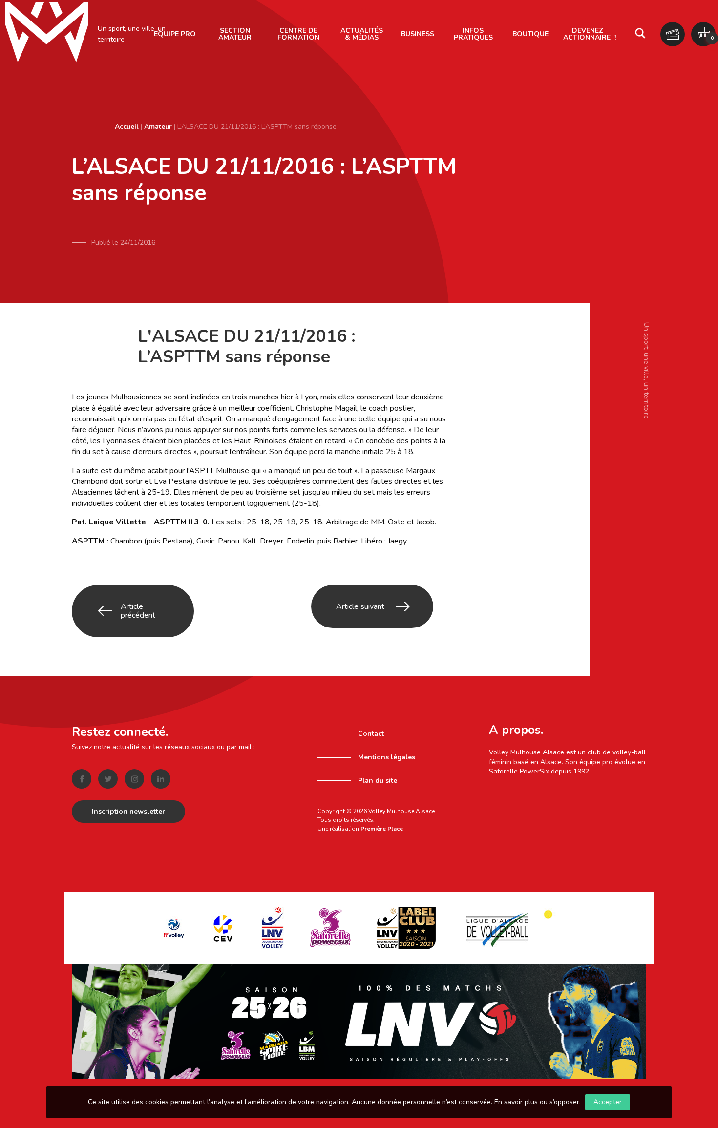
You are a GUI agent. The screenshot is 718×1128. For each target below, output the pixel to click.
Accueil (127, 126)
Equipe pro (175, 34)
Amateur (158, 126)
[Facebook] (81, 779)
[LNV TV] (359, 1021)
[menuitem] (175, 34)
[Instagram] (134, 779)
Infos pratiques (473, 34)
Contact (371, 733)
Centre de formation (298, 34)
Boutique (530, 34)
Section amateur (235, 34)
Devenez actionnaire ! (589, 34)
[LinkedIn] (160, 779)
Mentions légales (386, 757)
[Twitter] (108, 779)
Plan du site (377, 780)
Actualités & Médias (361, 34)
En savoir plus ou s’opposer (536, 1102)
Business (417, 34)
